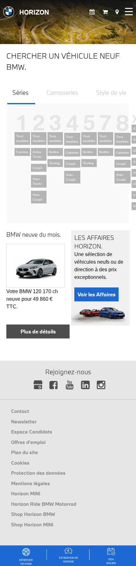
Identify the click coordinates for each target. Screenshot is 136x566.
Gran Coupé (37, 197)
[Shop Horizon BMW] (105, 12)
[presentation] (20, 95)
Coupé (37, 168)
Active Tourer (37, 154)
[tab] (21, 95)
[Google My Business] (38, 385)
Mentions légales (30, 483)
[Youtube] (69, 385)
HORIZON (34, 12)
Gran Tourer (37, 181)
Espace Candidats (31, 431)
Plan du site (24, 452)
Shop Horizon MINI (32, 524)
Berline (54, 152)
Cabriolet (72, 152)
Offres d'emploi (28, 442)
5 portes (22, 152)
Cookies (20, 463)
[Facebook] (53, 385)
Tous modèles (22, 138)
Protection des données (38, 473)
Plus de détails (38, 331)
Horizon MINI (25, 493)
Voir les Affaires (96, 294)
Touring (54, 163)
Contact (20, 411)
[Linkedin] (85, 385)
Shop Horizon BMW (33, 514)
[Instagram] (101, 385)
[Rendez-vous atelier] (92, 12)
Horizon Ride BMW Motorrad (43, 504)
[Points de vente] (117, 12)
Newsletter (24, 421)
